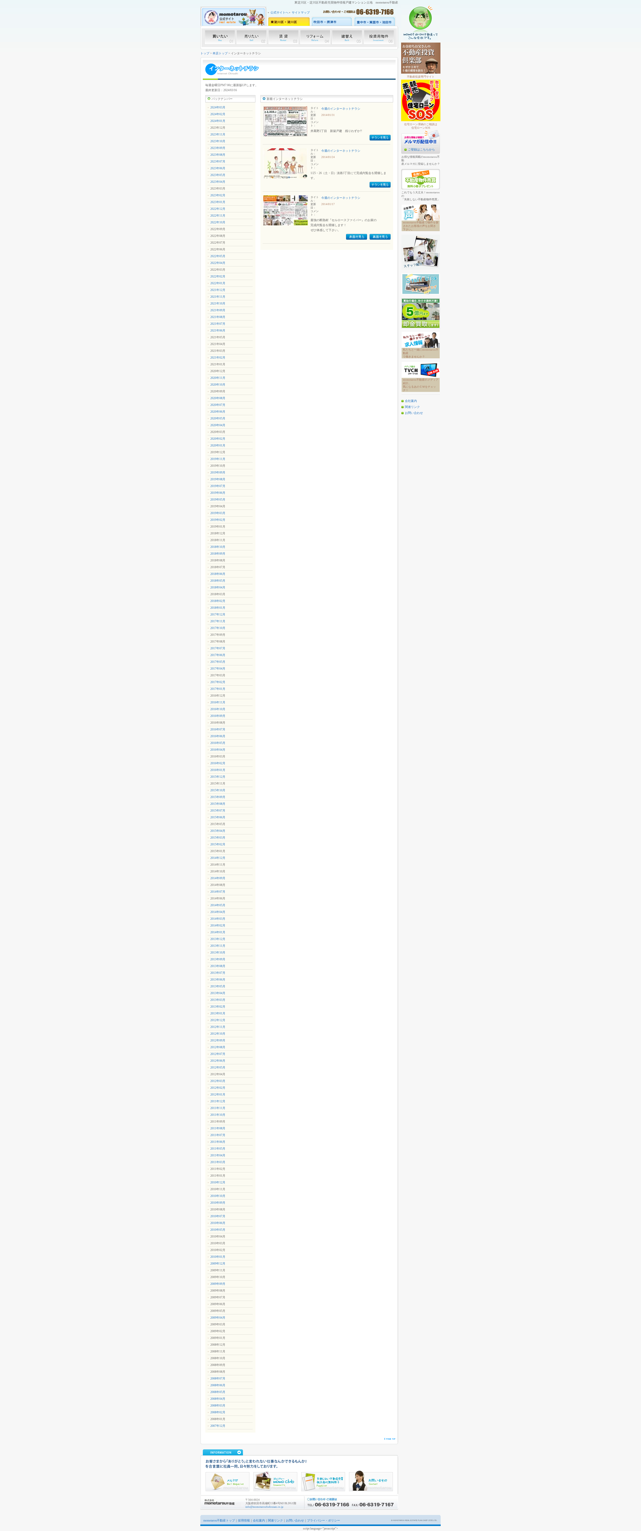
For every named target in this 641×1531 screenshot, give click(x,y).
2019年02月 (217, 520)
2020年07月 (217, 405)
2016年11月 (217, 702)
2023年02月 (217, 195)
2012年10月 (217, 1033)
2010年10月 (217, 1196)
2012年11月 (217, 1027)
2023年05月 (217, 175)
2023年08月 (217, 155)
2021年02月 (217, 357)
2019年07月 (217, 486)
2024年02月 (217, 114)
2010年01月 (217, 1257)
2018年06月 (217, 574)
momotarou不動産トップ (219, 1520)
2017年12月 (217, 614)
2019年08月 (217, 479)
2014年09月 (217, 878)
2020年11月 (217, 378)
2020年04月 (217, 425)
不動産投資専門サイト (420, 76)
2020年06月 (217, 411)
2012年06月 (217, 1060)
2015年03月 (217, 837)
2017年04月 (217, 668)
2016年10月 (217, 709)
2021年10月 (217, 303)
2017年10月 (217, 628)
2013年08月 (217, 966)
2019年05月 (217, 499)
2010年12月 (217, 1182)
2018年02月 (217, 601)
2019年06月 (217, 493)
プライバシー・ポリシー (323, 1520)
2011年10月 (217, 1115)
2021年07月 (217, 324)
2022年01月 (217, 283)
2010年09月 (217, 1202)
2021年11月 (217, 296)
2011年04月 (217, 1155)
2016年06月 (217, 736)
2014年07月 (217, 891)
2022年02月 (217, 276)
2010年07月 (217, 1216)
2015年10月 (217, 790)
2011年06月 (217, 1142)
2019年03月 (217, 513)
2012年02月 (217, 1088)
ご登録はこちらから (421, 149)
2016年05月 (217, 743)
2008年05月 (217, 1392)
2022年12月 (217, 209)
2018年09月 (217, 553)
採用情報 (244, 1520)
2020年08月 (217, 398)
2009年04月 (217, 1317)
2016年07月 (217, 729)
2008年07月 (217, 1378)
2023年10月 (217, 141)
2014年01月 (217, 932)
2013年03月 (217, 1000)
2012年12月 (217, 1020)
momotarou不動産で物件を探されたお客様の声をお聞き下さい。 (420, 226)
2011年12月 (217, 1101)
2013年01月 (217, 1013)
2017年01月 (217, 689)
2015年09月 (217, 797)
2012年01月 (217, 1094)
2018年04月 (217, 587)
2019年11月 (217, 459)
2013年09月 (217, 959)
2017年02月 (217, 682)
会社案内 (411, 401)
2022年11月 (217, 215)
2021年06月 (217, 330)
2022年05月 (217, 256)
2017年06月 (217, 655)
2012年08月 (217, 1047)
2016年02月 (217, 763)
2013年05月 (217, 986)
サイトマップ (301, 12)
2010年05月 (217, 1230)
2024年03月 (217, 107)
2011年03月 (217, 1162)
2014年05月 (217, 905)
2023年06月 (217, 168)
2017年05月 (217, 662)
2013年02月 (217, 1006)
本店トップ (220, 53)
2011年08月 (217, 1128)
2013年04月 (217, 993)
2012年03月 (217, 1081)
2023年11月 (217, 134)
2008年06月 (217, 1385)
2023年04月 (217, 182)
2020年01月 (217, 445)
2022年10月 (217, 222)
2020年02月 (217, 438)
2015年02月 (217, 844)
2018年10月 (217, 547)
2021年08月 (217, 317)
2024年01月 (217, 121)
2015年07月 (217, 810)
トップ (204, 53)
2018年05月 (217, 580)
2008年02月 (217, 1412)
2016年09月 (217, 716)
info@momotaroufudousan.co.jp (264, 1506)
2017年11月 (217, 621)
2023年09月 (217, 148)
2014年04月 (217, 912)
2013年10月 (217, 952)
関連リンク (412, 407)
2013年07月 (217, 973)
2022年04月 (217, 263)
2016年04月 (217, 749)
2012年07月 (217, 1054)
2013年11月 (217, 946)
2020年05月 (217, 418)
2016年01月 (217, 770)
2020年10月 (217, 384)
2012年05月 (217, 1067)
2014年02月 (217, 925)
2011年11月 (217, 1108)
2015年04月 (217, 831)
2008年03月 (217, 1405)
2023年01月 (217, 202)
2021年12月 (217, 290)
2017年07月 (217, 648)
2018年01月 (217, 607)
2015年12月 (217, 777)
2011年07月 (217, 1135)
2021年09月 (217, 310)
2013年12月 (217, 939)
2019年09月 (217, 472)
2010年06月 (217, 1223)
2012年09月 (217, 1040)
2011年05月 (217, 1148)
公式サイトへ (279, 12)
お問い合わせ (414, 413)
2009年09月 (217, 1284)
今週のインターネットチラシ (340, 108)
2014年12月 (217, 858)
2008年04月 (217, 1399)
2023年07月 (217, 161)
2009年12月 (217, 1263)
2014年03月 (217, 919)
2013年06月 (217, 979)
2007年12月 (217, 1426)
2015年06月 (217, 817)
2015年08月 (217, 804)
